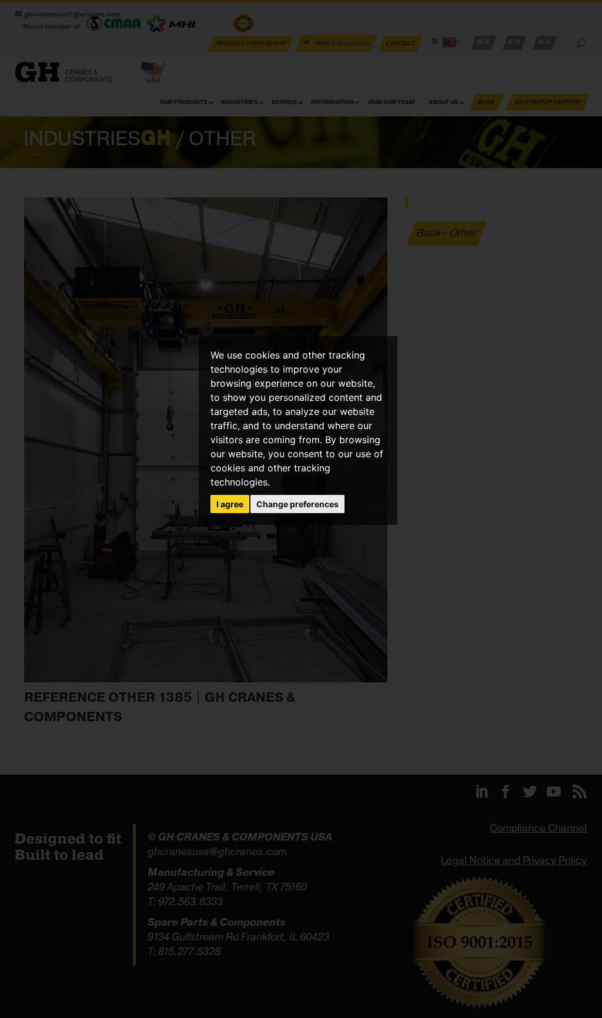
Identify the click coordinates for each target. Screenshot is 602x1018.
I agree (229, 504)
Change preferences (297, 504)
